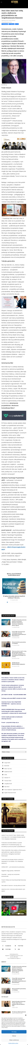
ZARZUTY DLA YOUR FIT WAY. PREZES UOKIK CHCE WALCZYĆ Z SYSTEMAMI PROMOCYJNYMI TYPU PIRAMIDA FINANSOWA (13, 837)
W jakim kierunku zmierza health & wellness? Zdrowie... (14, 597)
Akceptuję (14, 1031)
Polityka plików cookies (13, 1043)
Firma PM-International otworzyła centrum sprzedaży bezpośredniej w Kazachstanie (19, 633)
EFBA (5, 774)
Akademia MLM (8, 771)
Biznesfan (6, 765)
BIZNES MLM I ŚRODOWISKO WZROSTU (18, 663)
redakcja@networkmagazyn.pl (15, 958)
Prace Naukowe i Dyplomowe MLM (13, 789)
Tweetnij (12, 24)
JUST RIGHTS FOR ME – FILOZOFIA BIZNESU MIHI (13, 694)
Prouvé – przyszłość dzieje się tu (10, 722)
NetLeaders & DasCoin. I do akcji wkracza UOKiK (13, 885)
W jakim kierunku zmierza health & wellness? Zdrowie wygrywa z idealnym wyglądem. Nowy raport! (19, 622)
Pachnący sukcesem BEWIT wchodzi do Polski (13, 698)
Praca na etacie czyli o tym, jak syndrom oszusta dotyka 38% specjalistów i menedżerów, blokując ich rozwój (19, 653)
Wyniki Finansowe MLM (10, 792)
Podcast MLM (7, 780)
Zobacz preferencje (14, 1040)
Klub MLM (6, 786)
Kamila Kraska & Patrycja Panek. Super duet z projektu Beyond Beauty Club (18, 1003)
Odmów (14, 1036)
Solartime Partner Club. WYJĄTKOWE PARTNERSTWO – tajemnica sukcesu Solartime (11, 703)
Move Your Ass (8, 768)
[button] (26, 1015)
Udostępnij (5, 24)
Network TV (7, 777)
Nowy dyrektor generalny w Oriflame (19, 642)
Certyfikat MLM (8, 783)
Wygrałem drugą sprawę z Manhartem (10, 870)
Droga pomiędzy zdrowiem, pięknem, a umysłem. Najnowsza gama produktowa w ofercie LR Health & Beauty (12, 728)
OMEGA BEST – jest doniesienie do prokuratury (12, 867)
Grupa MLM (7, 762)
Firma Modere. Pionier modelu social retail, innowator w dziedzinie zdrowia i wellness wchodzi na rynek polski (12, 679)
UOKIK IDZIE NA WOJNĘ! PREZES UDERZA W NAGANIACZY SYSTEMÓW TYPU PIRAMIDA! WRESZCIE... (12, 861)
